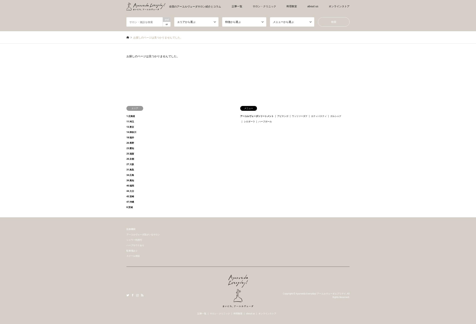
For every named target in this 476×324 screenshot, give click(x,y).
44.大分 (130, 191)
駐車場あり (132, 250)
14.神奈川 (131, 132)
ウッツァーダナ (300, 116)
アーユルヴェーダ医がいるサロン (143, 234)
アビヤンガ (282, 116)
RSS (142, 295)
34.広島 (130, 175)
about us (312, 6)
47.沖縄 (130, 201)
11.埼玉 (130, 121)
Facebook (132, 295)
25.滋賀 (130, 153)
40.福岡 (130, 185)
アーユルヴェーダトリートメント (257, 116)
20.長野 (130, 142)
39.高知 (130, 180)
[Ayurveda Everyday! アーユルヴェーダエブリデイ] (238, 305)
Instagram (137, 295)
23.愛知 (130, 148)
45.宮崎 (130, 196)
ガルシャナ (335, 116)
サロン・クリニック (264, 6)
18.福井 (130, 137)
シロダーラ (249, 121)
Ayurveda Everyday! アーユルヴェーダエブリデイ (321, 293)
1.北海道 (130, 116)
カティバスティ (319, 116)
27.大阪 (130, 164)
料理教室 (292, 6)
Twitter (127, 295)
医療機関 (130, 229)
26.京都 (130, 158)
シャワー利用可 (134, 239)
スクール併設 (133, 255)
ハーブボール (265, 121)
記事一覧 (237, 6)
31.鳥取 (130, 169)
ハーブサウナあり (135, 245)
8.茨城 (129, 207)
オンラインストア (339, 6)
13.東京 (130, 126)
